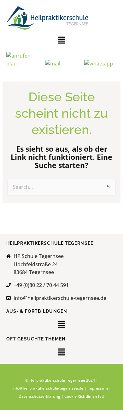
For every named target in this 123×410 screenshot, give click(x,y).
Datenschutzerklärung (40, 396)
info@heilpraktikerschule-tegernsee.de (47, 388)
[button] (61, 41)
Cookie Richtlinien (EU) (85, 396)
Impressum (97, 388)
